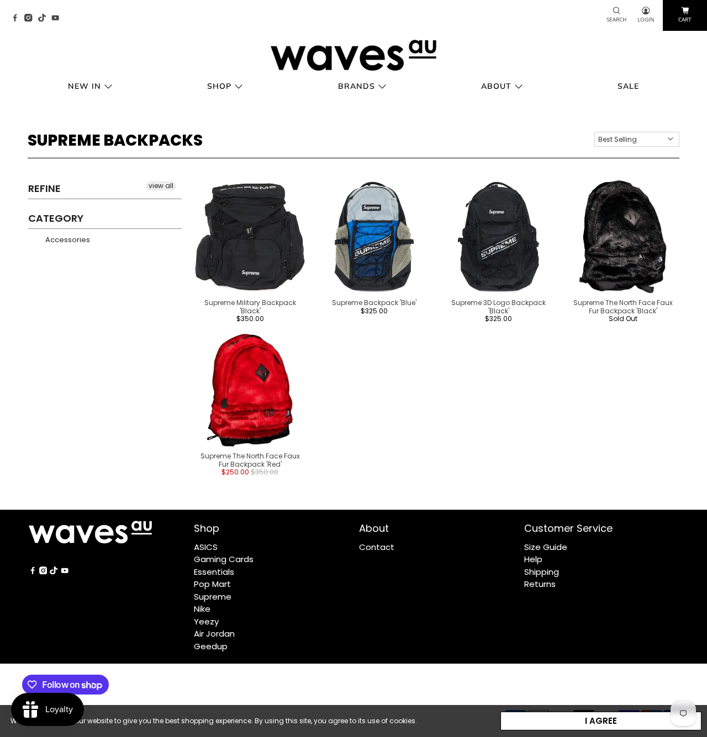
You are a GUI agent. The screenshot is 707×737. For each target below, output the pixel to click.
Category (55, 218)
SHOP (219, 86)
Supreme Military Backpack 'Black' (250, 306)
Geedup (211, 646)
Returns (540, 584)
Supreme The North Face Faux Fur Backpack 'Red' (250, 459)
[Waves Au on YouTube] (58, 18)
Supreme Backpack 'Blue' (374, 302)
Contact (376, 547)
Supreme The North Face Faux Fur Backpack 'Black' (623, 306)
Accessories (67, 239)
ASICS (206, 547)
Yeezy (206, 621)
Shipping (541, 572)
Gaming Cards (224, 559)
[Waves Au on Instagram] (31, 18)
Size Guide (545, 547)
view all (161, 185)
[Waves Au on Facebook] (17, 18)
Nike (202, 609)
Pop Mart (212, 584)
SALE (628, 86)
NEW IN (84, 86)
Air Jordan (214, 633)
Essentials (214, 572)
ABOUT (496, 86)
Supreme (212, 596)
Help (533, 559)
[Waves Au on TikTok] (44, 18)
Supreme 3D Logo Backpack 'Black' (498, 306)
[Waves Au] (353, 55)
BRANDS (356, 86)
